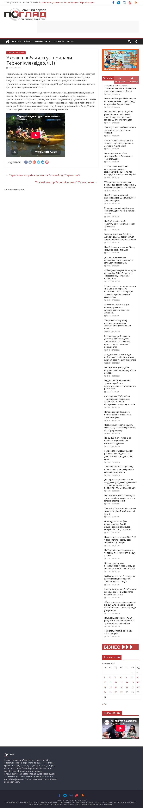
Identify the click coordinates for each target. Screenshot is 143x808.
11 (110, 682)
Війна (27, 41)
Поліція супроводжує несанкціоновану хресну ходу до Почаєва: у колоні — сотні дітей (119, 566)
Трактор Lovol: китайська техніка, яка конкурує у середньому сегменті (120, 130)
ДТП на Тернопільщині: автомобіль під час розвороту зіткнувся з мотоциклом (118, 260)
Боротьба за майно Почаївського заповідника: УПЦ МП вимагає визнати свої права (120, 592)
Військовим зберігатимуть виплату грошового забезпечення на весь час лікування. (116, 308)
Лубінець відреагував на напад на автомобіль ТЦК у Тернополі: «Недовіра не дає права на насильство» (120, 274)
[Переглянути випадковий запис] (136, 41)
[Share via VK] (30, 161)
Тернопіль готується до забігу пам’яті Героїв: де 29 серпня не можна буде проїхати (119, 469)
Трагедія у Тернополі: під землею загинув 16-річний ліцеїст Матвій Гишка (120, 511)
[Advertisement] (88, 27)
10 (105, 682)
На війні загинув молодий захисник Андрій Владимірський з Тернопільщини (120, 198)
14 (127, 682)
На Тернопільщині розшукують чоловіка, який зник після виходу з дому (119, 553)
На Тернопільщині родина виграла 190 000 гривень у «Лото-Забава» (120, 370)
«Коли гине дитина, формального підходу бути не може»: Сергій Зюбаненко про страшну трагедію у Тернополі (120, 606)
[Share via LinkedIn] (42, 161)
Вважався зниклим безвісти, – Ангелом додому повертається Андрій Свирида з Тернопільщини (120, 237)
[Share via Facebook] (26, 161)
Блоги (70, 41)
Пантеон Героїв (42, 41)
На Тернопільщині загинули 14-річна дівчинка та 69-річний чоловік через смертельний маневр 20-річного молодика (119, 115)
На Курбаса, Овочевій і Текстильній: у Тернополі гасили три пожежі (119, 224)
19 (116, 687)
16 (138, 682)
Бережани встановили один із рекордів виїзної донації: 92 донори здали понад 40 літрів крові (118, 454)
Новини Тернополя (16, 52)
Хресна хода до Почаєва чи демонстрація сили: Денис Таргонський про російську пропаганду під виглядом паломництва (117, 341)
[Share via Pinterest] (47, 161)
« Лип (104, 704)
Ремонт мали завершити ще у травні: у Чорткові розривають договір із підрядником (119, 143)
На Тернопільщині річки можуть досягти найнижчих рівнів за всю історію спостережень (119, 498)
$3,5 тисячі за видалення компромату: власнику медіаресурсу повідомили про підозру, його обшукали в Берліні (120, 170)
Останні (109, 78)
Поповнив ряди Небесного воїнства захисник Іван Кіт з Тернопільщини (117, 415)
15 (132, 682)
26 (116, 692)
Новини (16, 41)
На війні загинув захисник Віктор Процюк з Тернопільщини (67, 2)
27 (121, 692)
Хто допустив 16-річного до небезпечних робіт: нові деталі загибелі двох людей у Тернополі (120, 357)
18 (110, 687)
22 (132, 687)
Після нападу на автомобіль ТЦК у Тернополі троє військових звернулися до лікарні (120, 540)
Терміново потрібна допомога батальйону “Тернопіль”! (43, 175)
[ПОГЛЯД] (7, 42)
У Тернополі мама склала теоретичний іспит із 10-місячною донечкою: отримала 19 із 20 (120, 88)
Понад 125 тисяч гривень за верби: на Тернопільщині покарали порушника (117, 441)
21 (127, 687)
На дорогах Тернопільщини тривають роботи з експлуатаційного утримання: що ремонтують (120, 384)
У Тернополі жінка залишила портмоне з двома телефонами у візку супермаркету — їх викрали (120, 185)
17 (105, 687)
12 (116, 682)
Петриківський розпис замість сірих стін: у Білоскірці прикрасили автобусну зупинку (120, 428)
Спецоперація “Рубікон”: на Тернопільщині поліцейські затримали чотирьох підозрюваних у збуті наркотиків (119, 400)
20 (121, 687)
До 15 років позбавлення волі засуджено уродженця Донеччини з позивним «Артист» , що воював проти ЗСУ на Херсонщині (120, 483)
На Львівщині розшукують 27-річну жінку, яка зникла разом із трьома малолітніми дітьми (119, 620)
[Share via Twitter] (38, 161)
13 (121, 682)
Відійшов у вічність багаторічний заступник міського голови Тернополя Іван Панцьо (119, 579)
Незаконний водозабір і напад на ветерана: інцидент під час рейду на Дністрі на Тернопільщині (120, 101)
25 (110, 692)
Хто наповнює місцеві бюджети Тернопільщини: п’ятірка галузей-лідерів (120, 211)
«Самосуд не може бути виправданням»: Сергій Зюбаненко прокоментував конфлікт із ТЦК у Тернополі (117, 525)
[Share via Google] (34, 161)
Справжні (59, 41)
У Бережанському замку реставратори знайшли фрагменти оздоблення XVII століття (117, 324)
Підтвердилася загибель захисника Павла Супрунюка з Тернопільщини (118, 156)
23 (138, 687)
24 (105, 692)
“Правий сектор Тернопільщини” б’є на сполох (66, 182)
